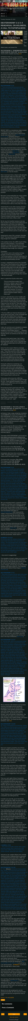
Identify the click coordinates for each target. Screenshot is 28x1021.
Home (14, 1014)
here (20, 53)
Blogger (16, 1019)
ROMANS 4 (16, 964)
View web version (14, 1017)
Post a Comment (8, 1007)
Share (3, 999)
